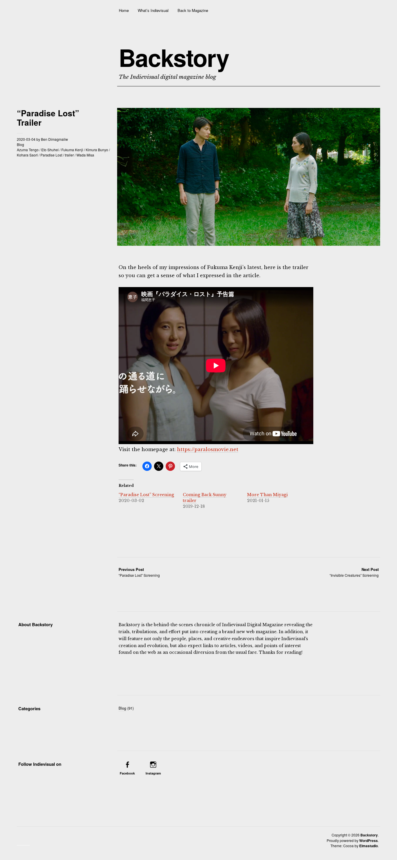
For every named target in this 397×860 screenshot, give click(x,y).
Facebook (127, 773)
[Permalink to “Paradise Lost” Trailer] (248, 244)
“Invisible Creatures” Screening (354, 572)
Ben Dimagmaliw (54, 139)
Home (124, 10)
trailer (69, 154)
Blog (20, 144)
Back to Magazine (193, 10)
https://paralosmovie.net (207, 449)
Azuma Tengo (28, 149)
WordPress (368, 840)
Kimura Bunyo (97, 149)
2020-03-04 (26, 139)
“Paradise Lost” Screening (146, 494)
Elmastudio (368, 845)
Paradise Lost (51, 154)
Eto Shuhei (50, 149)
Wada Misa (85, 154)
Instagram (153, 773)
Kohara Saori (27, 154)
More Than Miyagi (267, 494)
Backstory (174, 57)
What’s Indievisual (153, 10)
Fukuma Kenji (72, 149)
